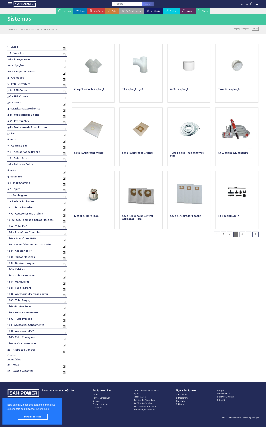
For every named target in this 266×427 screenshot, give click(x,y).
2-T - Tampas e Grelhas (21, 72)
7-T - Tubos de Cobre (20, 164)
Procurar (148, 4)
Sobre (95, 395)
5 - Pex (11, 133)
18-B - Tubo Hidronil (19, 288)
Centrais (12, 355)
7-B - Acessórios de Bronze (23, 152)
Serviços (97, 401)
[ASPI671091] (141, 128)
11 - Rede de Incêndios (20, 201)
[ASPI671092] (189, 192)
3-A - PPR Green (17, 90)
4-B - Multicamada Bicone (23, 115)
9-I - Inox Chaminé (18, 183)
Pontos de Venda (101, 404)
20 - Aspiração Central (21, 350)
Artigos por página (240, 29)
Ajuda (136, 394)
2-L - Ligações (15, 65)
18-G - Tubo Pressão (19, 319)
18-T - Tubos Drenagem (21, 275)
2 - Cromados (15, 78)
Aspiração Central (38, 29)
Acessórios (53, 29)
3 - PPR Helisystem (18, 84)
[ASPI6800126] (237, 192)
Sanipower (12, 29)
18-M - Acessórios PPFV (21, 238)
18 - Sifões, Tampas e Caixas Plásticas (30, 220)
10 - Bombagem (17, 195)
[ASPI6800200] (93, 192)
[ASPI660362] (93, 65)
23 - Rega (13, 365)
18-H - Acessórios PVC (20, 331)
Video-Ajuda (140, 397)
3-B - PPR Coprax (17, 96)
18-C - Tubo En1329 (18, 300)
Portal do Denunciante (145, 407)
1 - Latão (12, 47)
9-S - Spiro (13, 189)
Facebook (182, 395)
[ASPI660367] (237, 65)
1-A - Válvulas (15, 53)
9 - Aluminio (14, 177)
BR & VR (221, 400)
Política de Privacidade (144, 400)
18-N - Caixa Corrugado (21, 343)
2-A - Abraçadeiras (18, 59)
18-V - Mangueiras (18, 282)
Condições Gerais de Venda (146, 391)
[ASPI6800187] (141, 192)
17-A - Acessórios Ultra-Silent (25, 214)
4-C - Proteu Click (18, 121)
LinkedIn (182, 404)
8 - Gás (11, 170)
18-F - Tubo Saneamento (22, 313)
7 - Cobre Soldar (17, 146)
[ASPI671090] (93, 128)
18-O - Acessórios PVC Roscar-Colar (29, 245)
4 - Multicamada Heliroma (23, 109)
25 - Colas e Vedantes (20, 371)
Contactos (98, 408)
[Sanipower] (25, 4)
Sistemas (24, 29)
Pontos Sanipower (101, 398)
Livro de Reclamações (144, 410)
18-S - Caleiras (16, 269)
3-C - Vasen (14, 102)
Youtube (182, 401)
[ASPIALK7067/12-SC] (237, 128)
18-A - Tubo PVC (17, 226)
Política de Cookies (143, 403)
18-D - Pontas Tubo (19, 306)
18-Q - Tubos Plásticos (21, 257)
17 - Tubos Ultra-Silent (21, 208)
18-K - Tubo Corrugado (21, 337)
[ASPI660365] (189, 65)
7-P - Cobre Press (17, 158)
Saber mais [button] (42, 409)
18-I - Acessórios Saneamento (25, 325)
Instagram (183, 398)
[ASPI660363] (141, 65)
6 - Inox (12, 140)
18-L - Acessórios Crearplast (24, 232)
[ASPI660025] (189, 128)
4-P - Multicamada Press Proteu (27, 127)
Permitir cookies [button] (32, 416)
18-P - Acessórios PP (19, 251)
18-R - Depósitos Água (21, 263)
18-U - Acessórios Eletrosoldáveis (27, 294)
